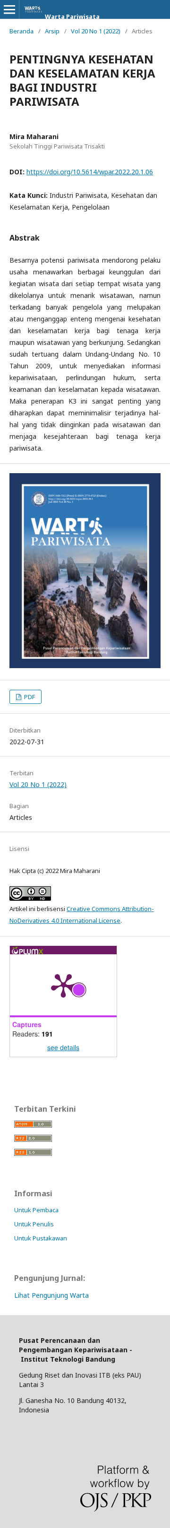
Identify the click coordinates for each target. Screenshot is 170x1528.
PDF (29, 697)
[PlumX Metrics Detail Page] (63, 985)
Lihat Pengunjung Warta (51, 1295)
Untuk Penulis (34, 1224)
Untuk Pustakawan (40, 1238)
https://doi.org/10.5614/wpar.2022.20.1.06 (89, 171)
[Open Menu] (9, 9)
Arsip (52, 31)
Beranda (21, 31)
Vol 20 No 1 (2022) (95, 31)
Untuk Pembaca (36, 1210)
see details (63, 1047)
